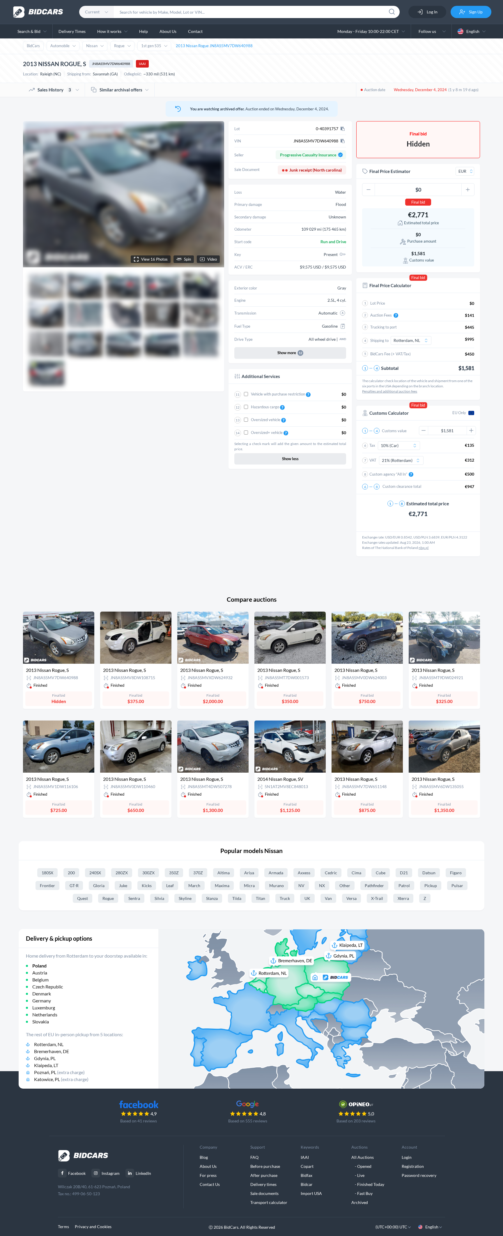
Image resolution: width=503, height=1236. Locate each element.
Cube (380, 872)
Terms (63, 1226)
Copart (307, 1166)
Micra (249, 885)
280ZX (122, 872)
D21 (404, 872)
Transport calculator (268, 1202)
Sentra (134, 898)
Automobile (60, 45)
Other (344, 885)
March (194, 885)
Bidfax (306, 1175)
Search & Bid (28, 31)
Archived (359, 1202)
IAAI (142, 63)
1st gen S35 (151, 45)
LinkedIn (143, 1173)
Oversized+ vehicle (267, 432)
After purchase (263, 1175)
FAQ (254, 1157)
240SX (95, 872)
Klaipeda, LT (46, 1065)
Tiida (236, 898)
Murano (276, 885)
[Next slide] (214, 194)
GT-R (74, 885)
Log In (432, 11)
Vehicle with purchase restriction (278, 394)
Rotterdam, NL (48, 1044)
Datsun (428, 872)
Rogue (119, 45)
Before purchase (265, 1166)
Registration (413, 1166)
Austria (39, 972)
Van (328, 898)
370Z (198, 872)
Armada (276, 872)
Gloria (99, 885)
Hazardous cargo (265, 407)
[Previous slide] (33, 194)
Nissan (92, 45)
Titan (260, 898)
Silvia (159, 898)
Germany (41, 1000)
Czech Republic (47, 986)
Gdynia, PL (45, 1058)
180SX (47, 872)
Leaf (170, 885)
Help (143, 31)
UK (307, 898)
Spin (187, 259)
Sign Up (475, 11)
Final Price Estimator (389, 171)
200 (71, 872)
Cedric (331, 872)
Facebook (77, 1173)
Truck (285, 898)
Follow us (428, 31)
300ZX (148, 872)
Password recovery (419, 1175)
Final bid (418, 202)
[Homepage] (38, 12)
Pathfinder (374, 885)
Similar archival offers (121, 89)
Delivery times (263, 1184)
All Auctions (362, 1157)
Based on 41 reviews (138, 1120)
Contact (195, 31)
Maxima (222, 885)
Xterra (403, 898)
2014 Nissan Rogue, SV (280, 779)
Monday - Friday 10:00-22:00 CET (368, 31)
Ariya (249, 872)
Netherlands (44, 1014)
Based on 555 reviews (247, 1120)
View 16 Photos (154, 259)
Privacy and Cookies (93, 1226)
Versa (351, 898)
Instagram (111, 1173)
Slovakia (40, 1021)
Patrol (404, 885)
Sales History (54, 89)
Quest (82, 898)
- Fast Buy (362, 1193)
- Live (357, 1175)
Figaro (456, 872)
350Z (174, 872)
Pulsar (457, 885)
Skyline (185, 898)
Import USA (311, 1193)
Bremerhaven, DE (51, 1051)
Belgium (40, 979)
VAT (372, 460)
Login (407, 1157)
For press (208, 1175)
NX (322, 885)
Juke (123, 885)
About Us (168, 31)
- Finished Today (367, 1184)
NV (301, 885)
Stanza (212, 898)
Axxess (304, 872)
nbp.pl (423, 547)
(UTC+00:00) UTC (392, 1226)
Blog (204, 1157)
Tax (372, 445)
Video (212, 259)
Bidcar (307, 1184)
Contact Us (210, 1184)
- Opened (361, 1166)
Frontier (47, 885)
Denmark (41, 993)
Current (92, 11)
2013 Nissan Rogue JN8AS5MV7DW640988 (214, 45)
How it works (109, 31)
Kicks (147, 885)
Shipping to (379, 340)
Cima (356, 872)
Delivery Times (72, 31)
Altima (223, 872)
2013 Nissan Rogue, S (47, 670)
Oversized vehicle (266, 419)
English (472, 31)
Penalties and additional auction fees (389, 391)
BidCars (33, 45)
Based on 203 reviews (356, 1120)
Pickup (430, 885)
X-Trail (377, 898)
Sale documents (264, 1193)
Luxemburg (43, 1007)
